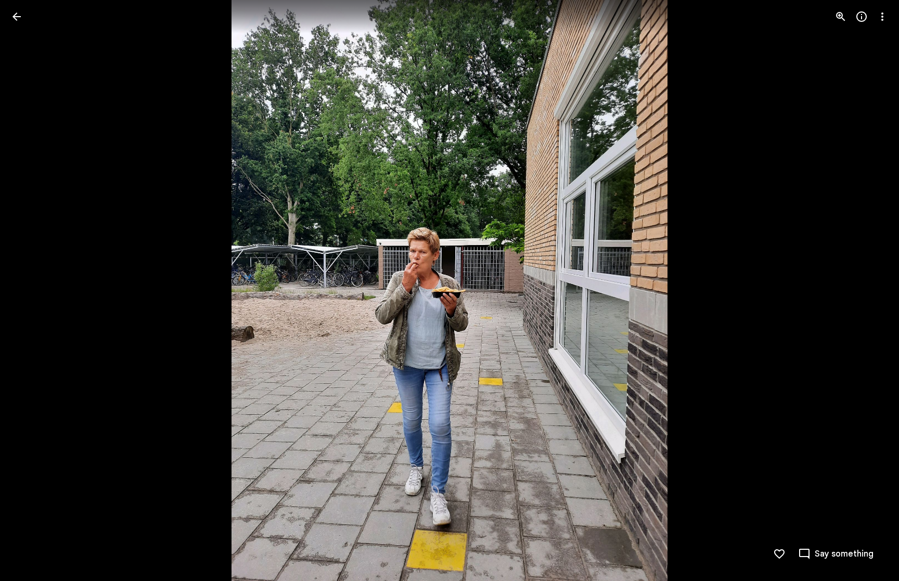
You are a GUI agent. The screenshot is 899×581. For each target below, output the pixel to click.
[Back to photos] (16, 16)
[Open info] (861, 16)
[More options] (882, 16)
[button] (29, 290)
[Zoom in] (840, 16)
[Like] (779, 554)
